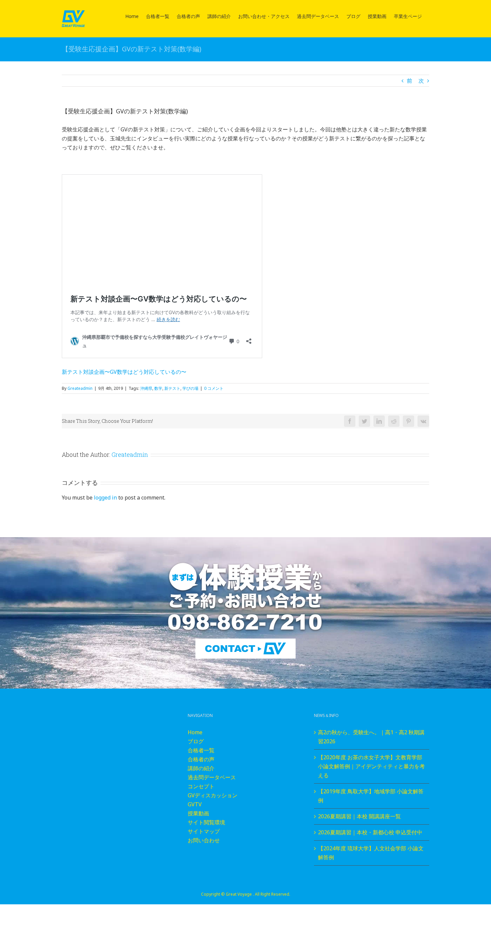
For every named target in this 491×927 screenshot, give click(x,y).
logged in (105, 497)
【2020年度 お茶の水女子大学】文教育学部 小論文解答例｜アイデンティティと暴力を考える (371, 766)
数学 (158, 388)
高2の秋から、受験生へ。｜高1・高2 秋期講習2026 (371, 737)
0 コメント (213, 388)
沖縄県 (146, 388)
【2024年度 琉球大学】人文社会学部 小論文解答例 (371, 853)
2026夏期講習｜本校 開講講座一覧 (359, 816)
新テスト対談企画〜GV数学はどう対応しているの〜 (124, 371)
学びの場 (190, 388)
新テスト (172, 388)
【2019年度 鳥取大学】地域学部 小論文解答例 (371, 796)
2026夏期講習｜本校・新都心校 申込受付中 (370, 832)
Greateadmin (80, 388)
